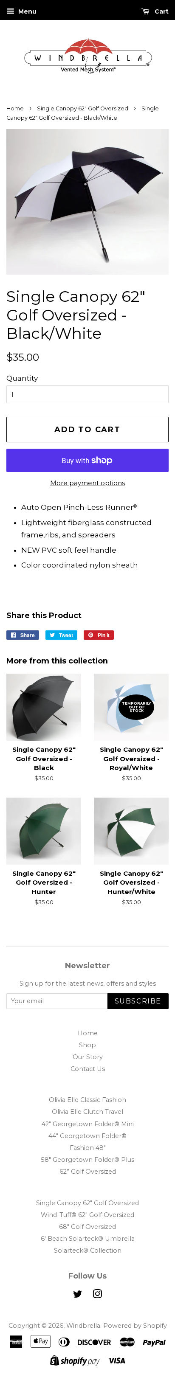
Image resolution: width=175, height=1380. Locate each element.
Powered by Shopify (135, 1325)
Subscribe (138, 1001)
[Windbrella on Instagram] (97, 1295)
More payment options (87, 483)
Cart (161, 11)
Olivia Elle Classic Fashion (87, 1100)
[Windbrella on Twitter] (77, 1295)
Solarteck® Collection (87, 1250)
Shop (87, 1045)
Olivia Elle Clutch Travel (87, 1112)
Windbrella (83, 1325)
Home (15, 108)
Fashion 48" (88, 1148)
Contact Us (88, 1069)
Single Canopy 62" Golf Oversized (82, 108)
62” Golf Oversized (87, 1171)
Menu (27, 11)
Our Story (88, 1057)
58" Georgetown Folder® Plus (87, 1160)
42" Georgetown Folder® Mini (88, 1124)
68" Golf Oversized (87, 1227)
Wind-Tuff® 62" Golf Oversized (87, 1215)
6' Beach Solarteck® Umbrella (88, 1238)
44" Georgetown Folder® (87, 1136)
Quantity (22, 378)
